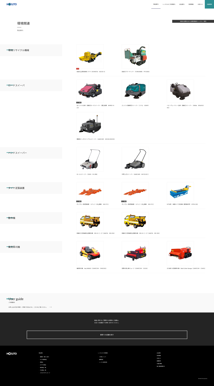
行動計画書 (159, 363)
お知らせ (200, 4)
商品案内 (155, 4)
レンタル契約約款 (103, 362)
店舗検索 (209, 4)
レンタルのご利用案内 (169, 4)
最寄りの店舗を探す (107, 335)
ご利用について (102, 356)
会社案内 (181, 4)
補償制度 (101, 359)
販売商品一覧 (43, 367)
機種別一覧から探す (44, 356)
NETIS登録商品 (43, 359)
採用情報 (191, 4)
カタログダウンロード (45, 372)
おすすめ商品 (43, 364)
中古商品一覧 (43, 370)
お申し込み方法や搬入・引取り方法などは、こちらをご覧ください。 (28, 307)
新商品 (41, 362)
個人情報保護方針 (161, 366)
